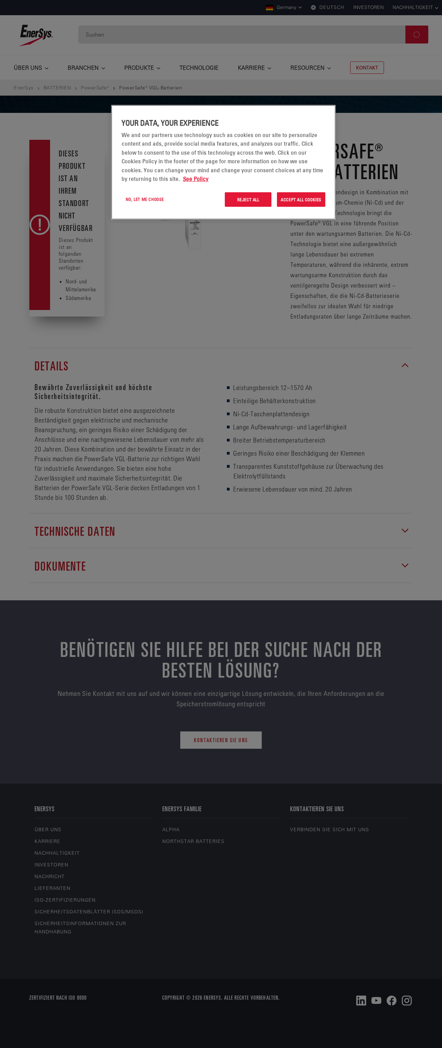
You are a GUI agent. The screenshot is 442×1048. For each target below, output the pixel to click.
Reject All (248, 199)
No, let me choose (145, 199)
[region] (223, 162)
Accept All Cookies (301, 199)
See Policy (196, 178)
